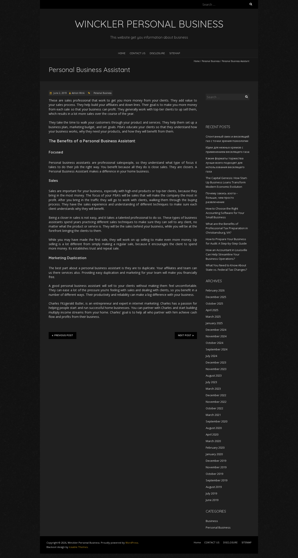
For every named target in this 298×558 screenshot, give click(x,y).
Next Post (184, 335)
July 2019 (211, 493)
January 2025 (214, 323)
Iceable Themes (78, 547)
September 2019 (216, 480)
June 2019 (212, 500)
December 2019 (216, 461)
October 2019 (214, 474)
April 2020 (212, 434)
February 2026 (215, 290)
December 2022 (216, 395)
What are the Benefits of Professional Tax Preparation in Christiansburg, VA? (227, 228)
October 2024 (214, 343)
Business (212, 521)
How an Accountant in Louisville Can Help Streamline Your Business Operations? (226, 254)
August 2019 (214, 487)
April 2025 (212, 310)
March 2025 (213, 317)
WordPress (131, 542)
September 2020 (216, 421)
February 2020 (215, 448)
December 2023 (216, 362)
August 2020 (214, 428)
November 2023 (216, 369)
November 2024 (216, 336)
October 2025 (214, 303)
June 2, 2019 (60, 93)
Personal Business (211, 61)
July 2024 (211, 356)
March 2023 (213, 389)
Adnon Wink (78, 93)
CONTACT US (137, 53)
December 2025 (216, 297)
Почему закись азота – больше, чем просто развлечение (222, 197)
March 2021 (213, 415)
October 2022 (214, 408)
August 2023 (214, 375)
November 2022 (216, 402)
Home (121, 53)
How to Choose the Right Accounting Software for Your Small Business (225, 213)
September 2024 (216, 349)
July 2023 (211, 382)
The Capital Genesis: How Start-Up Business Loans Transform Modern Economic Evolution (226, 182)
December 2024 (216, 330)
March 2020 (213, 441)
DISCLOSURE (157, 53)
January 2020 (214, 454)
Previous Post (63, 335)
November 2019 (216, 467)
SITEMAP (174, 53)
